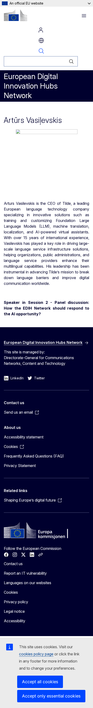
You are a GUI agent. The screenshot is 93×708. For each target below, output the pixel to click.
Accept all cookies (40, 681)
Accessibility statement (23, 437)
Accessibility (14, 620)
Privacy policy (16, 601)
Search (41, 51)
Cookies (11, 592)
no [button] (41, 40)
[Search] (71, 61)
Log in (41, 30)
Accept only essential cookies (51, 695)
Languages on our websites (27, 582)
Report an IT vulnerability (25, 573)
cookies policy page (36, 654)
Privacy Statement (20, 465)
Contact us (13, 563)
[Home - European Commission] (15, 15)
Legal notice (14, 611)
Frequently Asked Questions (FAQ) (34, 456)
